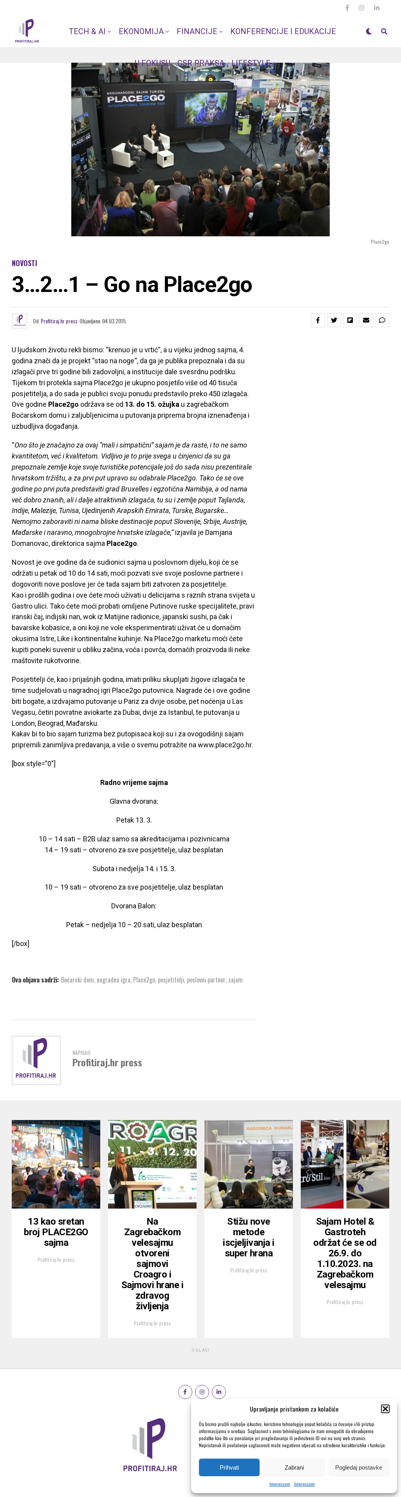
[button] (385, 1409)
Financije (197, 31)
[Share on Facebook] (318, 320)
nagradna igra (113, 980)
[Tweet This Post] (334, 320)
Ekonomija (141, 31)
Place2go (144, 980)
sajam (235, 980)
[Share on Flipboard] (350, 320)
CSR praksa (200, 63)
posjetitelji (171, 980)
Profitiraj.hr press (59, 321)
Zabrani (294, 1467)
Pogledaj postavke (358, 1467)
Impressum (279, 1484)
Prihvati (229, 1467)
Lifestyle (251, 63)
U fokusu (152, 63)
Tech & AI (87, 31)
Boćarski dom (77, 980)
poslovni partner (206, 980)
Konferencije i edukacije (283, 31)
